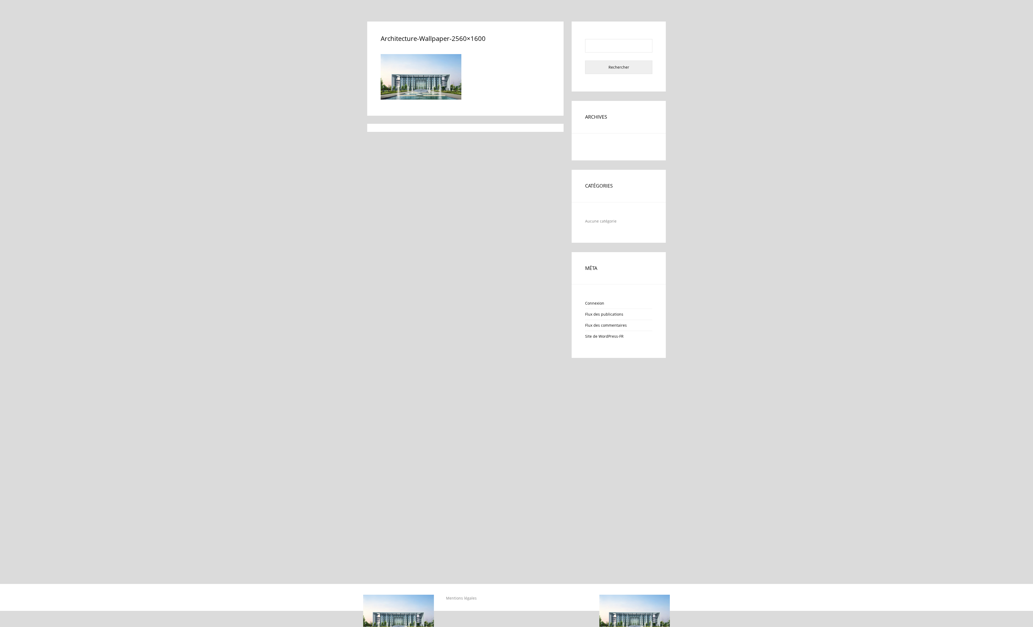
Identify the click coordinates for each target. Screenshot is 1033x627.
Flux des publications (604, 314)
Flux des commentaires (606, 325)
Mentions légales (461, 598)
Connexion (594, 303)
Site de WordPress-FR (604, 336)
